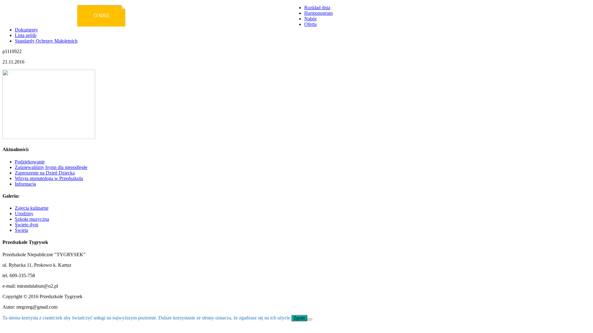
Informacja (25, 184)
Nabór (310, 18)
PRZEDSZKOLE (146, 15)
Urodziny (24, 213)
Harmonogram (318, 13)
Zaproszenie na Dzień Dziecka (45, 172)
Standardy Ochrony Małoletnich (46, 40)
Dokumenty (26, 29)
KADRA (237, 15)
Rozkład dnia (317, 7)
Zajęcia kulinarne (31, 208)
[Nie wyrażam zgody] (309, 319)
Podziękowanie (30, 161)
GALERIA (192, 15)
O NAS (101, 15)
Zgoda (299, 318)
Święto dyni (26, 224)
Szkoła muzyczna (32, 219)
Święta (21, 230)
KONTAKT (283, 15)
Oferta (310, 24)
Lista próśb (25, 35)
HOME (55, 15)
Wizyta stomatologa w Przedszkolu (49, 178)
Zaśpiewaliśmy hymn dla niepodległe (51, 167)
